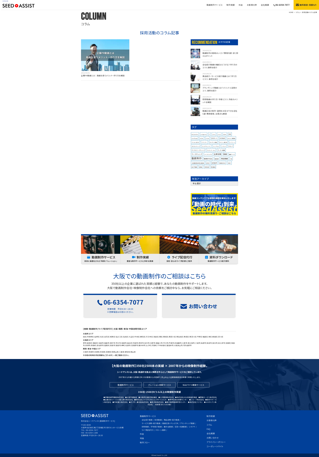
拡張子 (208, 163)
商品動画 (224, 158)
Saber (224, 134)
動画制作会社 (208, 159)
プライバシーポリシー (216, 441)
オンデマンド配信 (213, 142)
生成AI (229, 163)
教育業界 (214, 163)
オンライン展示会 (223, 142)
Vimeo (207, 138)
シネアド (192, 426)
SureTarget (195, 138)
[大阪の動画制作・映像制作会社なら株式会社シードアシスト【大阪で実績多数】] (17, 6)
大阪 (231, 159)
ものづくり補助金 (231, 138)
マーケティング (197, 154)
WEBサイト (214, 138)
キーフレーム (232, 142)
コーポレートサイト (215, 446)
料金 (241, 4)
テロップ (230, 146)
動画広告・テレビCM (170, 423)
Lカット (219, 134)
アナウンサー (204, 142)
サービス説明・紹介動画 (151, 423)
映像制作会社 (222, 163)
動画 (225, 154)
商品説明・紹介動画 (171, 420)
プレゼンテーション (211, 150)
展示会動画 (168, 426)
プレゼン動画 (221, 150)
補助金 (200, 167)
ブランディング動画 (187, 423)
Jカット (213, 134)
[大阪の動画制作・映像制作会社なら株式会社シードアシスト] (94, 415)
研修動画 (145, 426)
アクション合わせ (195, 142)
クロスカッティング (196, 146)
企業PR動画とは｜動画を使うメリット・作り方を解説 (103, 75)
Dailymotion (195, 134)
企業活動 (217, 154)
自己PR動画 (194, 167)
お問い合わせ (213, 437)
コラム (209, 424)
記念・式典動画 (181, 426)
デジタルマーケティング (198, 150)
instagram (203, 134)
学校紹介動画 (156, 426)
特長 (142, 438)
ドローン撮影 (161, 430)
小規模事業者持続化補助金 (198, 163)
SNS (229, 134)
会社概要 (265, 4)
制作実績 (231, 4)
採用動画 (158, 420)
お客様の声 (252, 4)
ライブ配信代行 (148, 430)
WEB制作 (222, 138)
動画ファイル (232, 154)
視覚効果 (207, 167)
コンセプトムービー (206, 146)
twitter (201, 138)
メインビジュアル (208, 154)
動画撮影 (217, 159)
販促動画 (213, 167)
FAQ (208, 429)
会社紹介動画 (147, 420)
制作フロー (145, 442)
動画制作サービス (148, 416)
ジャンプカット (216, 146)
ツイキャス (223, 146)
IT (209, 134)
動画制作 (197, 158)
